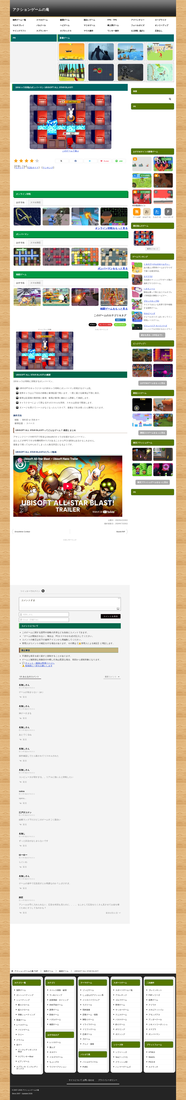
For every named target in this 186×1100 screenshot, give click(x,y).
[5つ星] (37, 160)
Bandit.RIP (121, 532)
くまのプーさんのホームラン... (157, 264)
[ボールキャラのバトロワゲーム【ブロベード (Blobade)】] (101, 72)
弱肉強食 (86, 1010)
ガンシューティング (24, 995)
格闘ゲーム (120, 320)
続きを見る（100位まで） (152, 335)
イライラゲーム (89, 1024)
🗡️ (151, 233)
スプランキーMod (25, 1056)
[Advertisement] (33, 62)
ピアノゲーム (23, 1061)
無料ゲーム (21, 990)
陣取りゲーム (88, 1019)
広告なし (159, 31)
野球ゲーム (120, 1005)
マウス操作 (88, 31)
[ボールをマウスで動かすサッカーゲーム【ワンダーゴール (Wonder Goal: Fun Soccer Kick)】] (160, 51)
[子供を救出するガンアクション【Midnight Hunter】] (142, 454)
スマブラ (152, 1029)
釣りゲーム (120, 1024)
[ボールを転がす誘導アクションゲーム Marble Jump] (163, 370)
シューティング (23, 1000)
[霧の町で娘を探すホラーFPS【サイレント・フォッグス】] (101, 51)
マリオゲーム (89, 25)
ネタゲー (53, 1052)
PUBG (85, 1067)
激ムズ (52, 1047)
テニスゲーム (121, 1015)
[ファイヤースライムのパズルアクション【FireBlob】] (142, 420)
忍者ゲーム (87, 1034)
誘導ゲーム (54, 1010)
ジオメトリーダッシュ (158, 1024)
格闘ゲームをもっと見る (114, 308)
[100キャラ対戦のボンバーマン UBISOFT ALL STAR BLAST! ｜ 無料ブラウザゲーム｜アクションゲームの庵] (143, 238)
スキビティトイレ (156, 1010)
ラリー (21, 1035)
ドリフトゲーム (89, 1029)
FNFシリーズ (154, 995)
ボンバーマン (120, 325)
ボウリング (120, 1029)
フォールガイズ (137, 25)
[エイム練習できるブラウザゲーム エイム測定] (142, 404)
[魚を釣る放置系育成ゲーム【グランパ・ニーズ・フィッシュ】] (160, 72)
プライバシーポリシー (107, 1080)
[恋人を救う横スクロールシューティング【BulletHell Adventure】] (163, 469)
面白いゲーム (89, 20)
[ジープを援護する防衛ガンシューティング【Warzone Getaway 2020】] (142, 355)
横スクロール (23, 1005)
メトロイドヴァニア (91, 1000)
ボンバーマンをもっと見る (113, 268)
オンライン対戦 (105, 325)
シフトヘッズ (121, 1052)
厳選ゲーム (65, 20)
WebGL (152, 1057)
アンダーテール (155, 1019)
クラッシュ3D (121, 1062)
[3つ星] (26, 160)
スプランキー (42, 31)
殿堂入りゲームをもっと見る (152, 433)
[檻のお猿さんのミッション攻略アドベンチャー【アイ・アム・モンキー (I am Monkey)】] (71, 72)
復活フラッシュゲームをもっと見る (152, 482)
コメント (19, 167)
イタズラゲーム (56, 1057)
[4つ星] (31, 160)
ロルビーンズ (149, 313)
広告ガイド (33, 167)
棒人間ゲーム (113, 25)
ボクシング (120, 1034)
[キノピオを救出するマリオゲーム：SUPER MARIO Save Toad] (142, 469)
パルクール (41, 25)
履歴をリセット (152, 249)
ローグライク (160, 20)
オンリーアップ (161, 25)
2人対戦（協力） (138, 31)
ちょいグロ (54, 1062)
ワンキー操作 (113, 31)
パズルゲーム (55, 1019)
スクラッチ (153, 1067)
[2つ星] (21, 160)
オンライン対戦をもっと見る (111, 228)
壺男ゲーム (153, 1000)
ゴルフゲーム (121, 1000)
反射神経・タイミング (58, 1000)
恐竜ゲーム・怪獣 (90, 1015)
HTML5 (93, 325)
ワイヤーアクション (58, 1067)
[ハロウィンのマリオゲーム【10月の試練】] (163, 355)
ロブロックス (65, 31)
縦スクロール (23, 1010)
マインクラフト (19, 31)
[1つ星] (15, 160)
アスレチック (121, 995)
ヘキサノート (149, 289)
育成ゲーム (21, 1020)
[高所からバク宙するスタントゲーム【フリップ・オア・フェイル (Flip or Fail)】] (130, 51)
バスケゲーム (121, 1019)
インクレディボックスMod (27, 1051)
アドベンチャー (137, 20)
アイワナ (152, 1005)
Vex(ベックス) (121, 1057)
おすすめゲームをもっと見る (152, 383)
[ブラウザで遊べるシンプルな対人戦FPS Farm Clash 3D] (163, 420)
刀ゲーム (86, 1039)
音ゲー (19, 1045)
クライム (20, 1040)
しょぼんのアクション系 (93, 995)
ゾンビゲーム (88, 990)
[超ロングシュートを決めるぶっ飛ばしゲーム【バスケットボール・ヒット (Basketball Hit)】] (71, 51)
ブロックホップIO (151, 301)
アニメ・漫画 (88, 1044)
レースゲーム (22, 1025)
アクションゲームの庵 (31, 9)
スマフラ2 (148, 276)
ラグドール (87, 1005)
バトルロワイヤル (90, 1062)
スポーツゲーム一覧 (124, 990)
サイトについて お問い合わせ (81, 1080)
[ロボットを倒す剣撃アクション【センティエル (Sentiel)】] (130, 72)
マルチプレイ (18, 25)
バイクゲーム (23, 1030)
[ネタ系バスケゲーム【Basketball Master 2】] (142, 370)
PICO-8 (152, 1062)
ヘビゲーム (65, 25)
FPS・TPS (112, 20)
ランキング (48, 167)
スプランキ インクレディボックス (27, 1068)
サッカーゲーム (122, 1010)
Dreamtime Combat (22, 532)
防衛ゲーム (54, 1015)
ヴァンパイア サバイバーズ (155, 326)
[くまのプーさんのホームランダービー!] (137, 268)
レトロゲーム (55, 1042)
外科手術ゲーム (56, 1005)
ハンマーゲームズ (123, 1067)
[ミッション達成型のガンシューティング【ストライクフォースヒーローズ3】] (163, 404)
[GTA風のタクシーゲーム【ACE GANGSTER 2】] (163, 454)
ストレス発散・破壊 (58, 990)
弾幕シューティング (26, 1015)
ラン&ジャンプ (55, 995)
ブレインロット (155, 990)
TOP (26, 971)
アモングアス (154, 1015)
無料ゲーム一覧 (19, 20)
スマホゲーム (42, 20)
